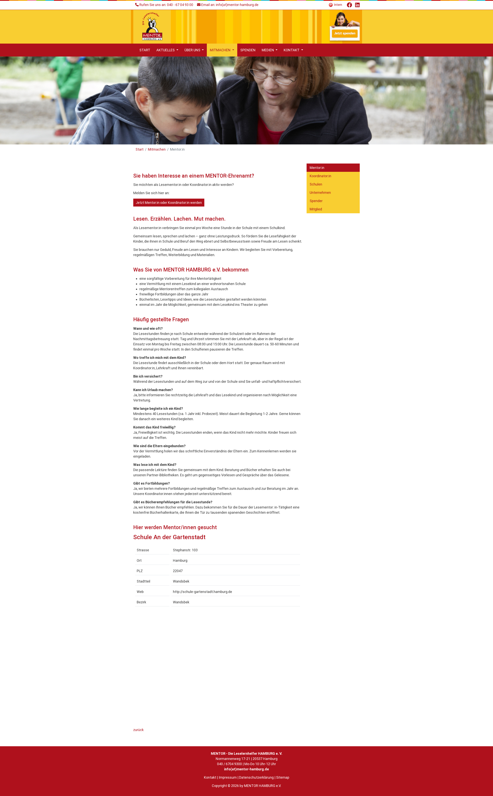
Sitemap (282, 777)
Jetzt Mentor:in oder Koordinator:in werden (169, 203)
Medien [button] (268, 50)
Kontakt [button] (292, 50)
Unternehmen (320, 193)
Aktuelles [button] (165, 50)
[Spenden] (344, 26)
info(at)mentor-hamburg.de (237, 5)
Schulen (316, 184)
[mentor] (152, 26)
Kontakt (210, 777)
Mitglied (316, 209)
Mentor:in (317, 168)
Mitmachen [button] (220, 50)
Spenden (248, 50)
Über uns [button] (192, 50)
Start (144, 50)
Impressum (228, 777)
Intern (337, 5)
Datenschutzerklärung (256, 777)
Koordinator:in (320, 176)
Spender (316, 201)
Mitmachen (157, 149)
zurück (138, 730)
